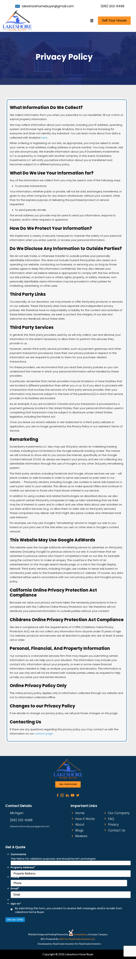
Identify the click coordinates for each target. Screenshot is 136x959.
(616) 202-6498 (112, 6)
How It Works (85, 819)
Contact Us (116, 830)
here (44, 137)
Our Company (118, 813)
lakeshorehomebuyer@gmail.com (48, 6)
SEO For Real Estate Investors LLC (77, 939)
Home (79, 813)
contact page (44, 733)
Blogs (79, 830)
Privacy (113, 824)
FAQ (111, 819)
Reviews (81, 836)
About (79, 824)
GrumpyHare (80, 934)
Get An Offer (15, 919)
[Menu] (92, 20)
